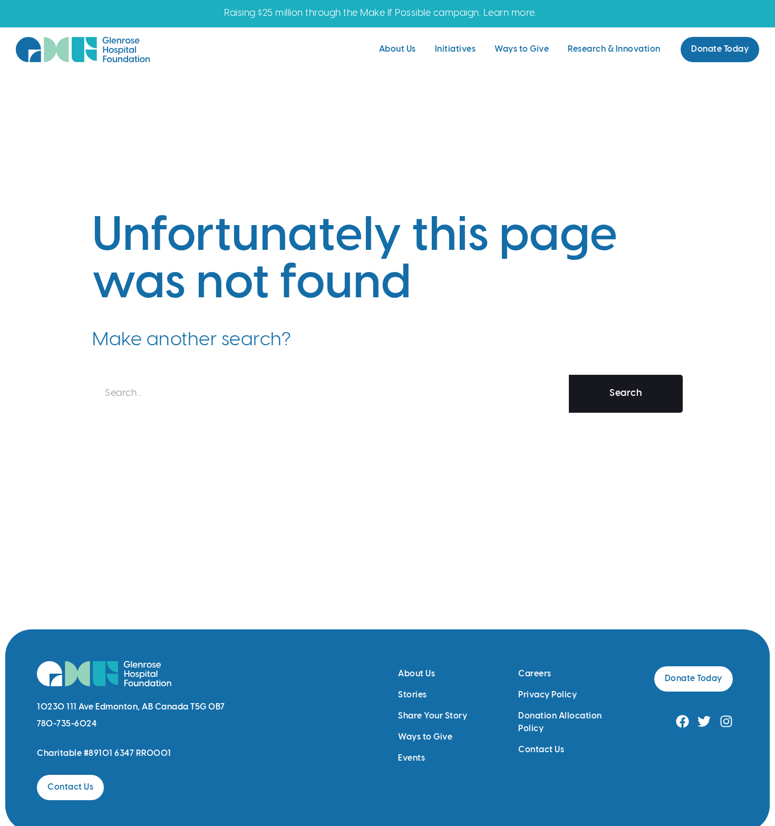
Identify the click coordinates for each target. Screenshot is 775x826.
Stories (412, 695)
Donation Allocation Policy (560, 722)
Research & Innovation (614, 49)
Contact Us (541, 749)
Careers (534, 673)
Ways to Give (522, 49)
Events (411, 758)
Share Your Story (432, 716)
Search (625, 393)
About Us (397, 49)
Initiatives (455, 49)
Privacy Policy (547, 695)
